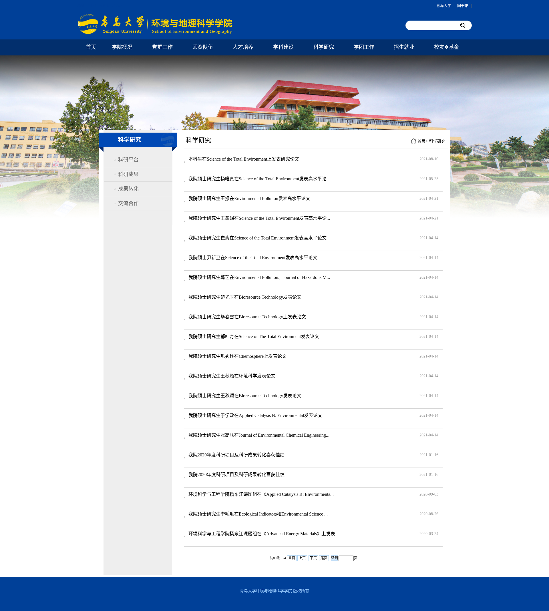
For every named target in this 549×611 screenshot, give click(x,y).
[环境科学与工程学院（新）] (155, 33)
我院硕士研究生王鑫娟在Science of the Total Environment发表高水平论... (259, 218)
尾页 (324, 558)
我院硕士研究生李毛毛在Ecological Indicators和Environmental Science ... (258, 514)
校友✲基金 (446, 47)
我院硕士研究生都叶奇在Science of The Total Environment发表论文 (253, 336)
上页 (302, 558)
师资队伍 (202, 47)
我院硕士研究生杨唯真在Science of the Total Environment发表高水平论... (259, 178)
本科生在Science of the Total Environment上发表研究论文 (243, 159)
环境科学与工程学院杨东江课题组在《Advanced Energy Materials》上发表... (263, 533)
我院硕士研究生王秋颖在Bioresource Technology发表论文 (244, 395)
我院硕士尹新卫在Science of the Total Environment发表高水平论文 (252, 257)
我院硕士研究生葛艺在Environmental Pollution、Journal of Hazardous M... (259, 277)
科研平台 (128, 160)
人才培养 (243, 47)
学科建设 (283, 47)
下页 (313, 558)
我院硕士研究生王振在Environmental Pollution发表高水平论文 (249, 198)
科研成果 (128, 174)
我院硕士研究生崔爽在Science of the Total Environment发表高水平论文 (257, 237)
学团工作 (364, 47)
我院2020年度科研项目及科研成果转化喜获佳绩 (236, 454)
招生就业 (404, 47)
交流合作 (128, 203)
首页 (91, 47)
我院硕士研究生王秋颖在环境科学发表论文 (231, 376)
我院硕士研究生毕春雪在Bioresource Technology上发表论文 (247, 316)
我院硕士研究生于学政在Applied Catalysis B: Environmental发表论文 (255, 415)
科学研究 (323, 47)
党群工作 (162, 47)
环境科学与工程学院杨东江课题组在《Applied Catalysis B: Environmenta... (261, 494)
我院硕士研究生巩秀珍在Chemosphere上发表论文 (237, 356)
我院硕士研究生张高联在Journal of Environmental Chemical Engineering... (258, 435)
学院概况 (122, 47)
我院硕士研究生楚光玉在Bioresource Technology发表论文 (244, 297)
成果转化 (128, 189)
